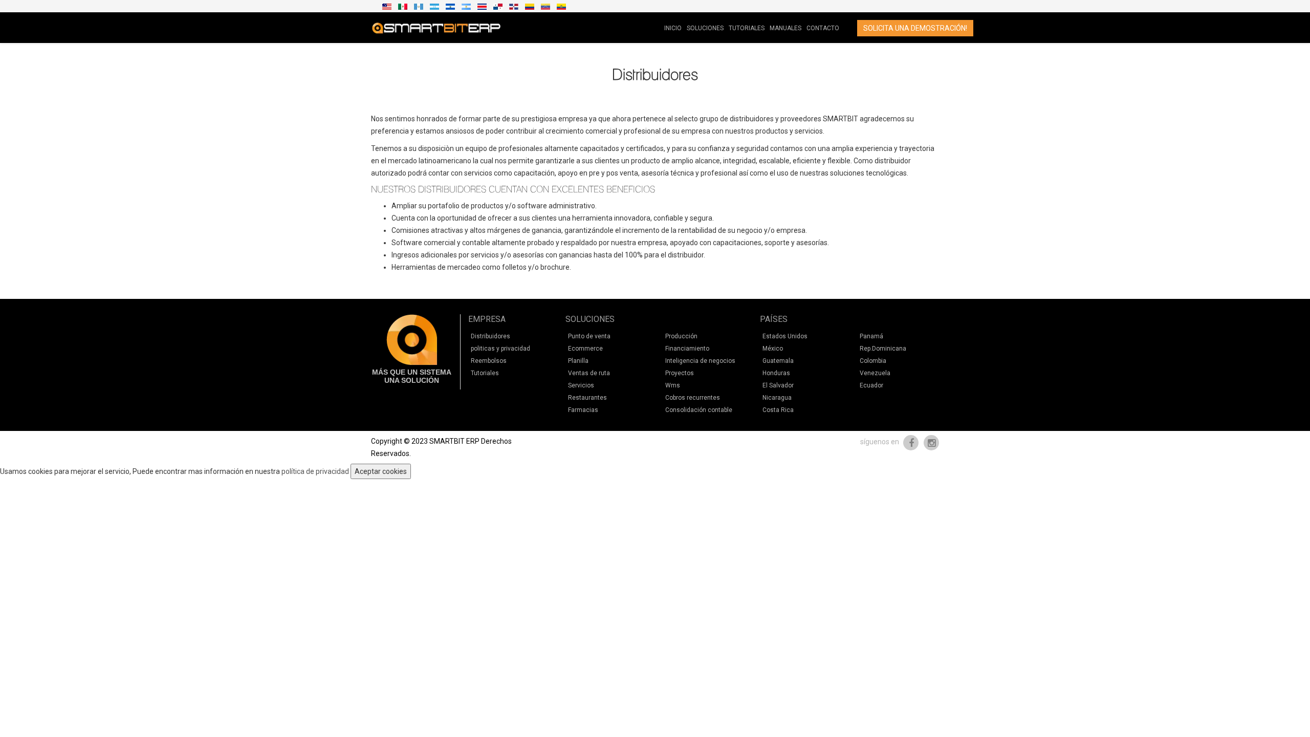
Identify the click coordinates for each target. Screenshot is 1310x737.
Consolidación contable (698, 410)
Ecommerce (585, 348)
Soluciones (705, 28)
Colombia (873, 360)
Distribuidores (490, 336)
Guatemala (778, 360)
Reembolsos (489, 360)
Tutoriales (747, 28)
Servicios (581, 385)
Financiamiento (687, 348)
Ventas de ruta (589, 373)
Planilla (578, 360)
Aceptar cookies (381, 471)
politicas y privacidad (500, 348)
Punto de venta (589, 336)
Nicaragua (777, 397)
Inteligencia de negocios (700, 360)
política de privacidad (315, 471)
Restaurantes (587, 397)
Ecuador (871, 385)
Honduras (776, 373)
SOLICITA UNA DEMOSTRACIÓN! (915, 28)
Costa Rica (778, 410)
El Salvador (778, 385)
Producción (681, 336)
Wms (672, 385)
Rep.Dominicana (883, 348)
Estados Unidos (784, 336)
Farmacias (583, 410)
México (772, 348)
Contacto (822, 28)
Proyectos (679, 373)
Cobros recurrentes (692, 397)
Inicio (673, 28)
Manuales (785, 28)
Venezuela (875, 373)
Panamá (871, 336)
